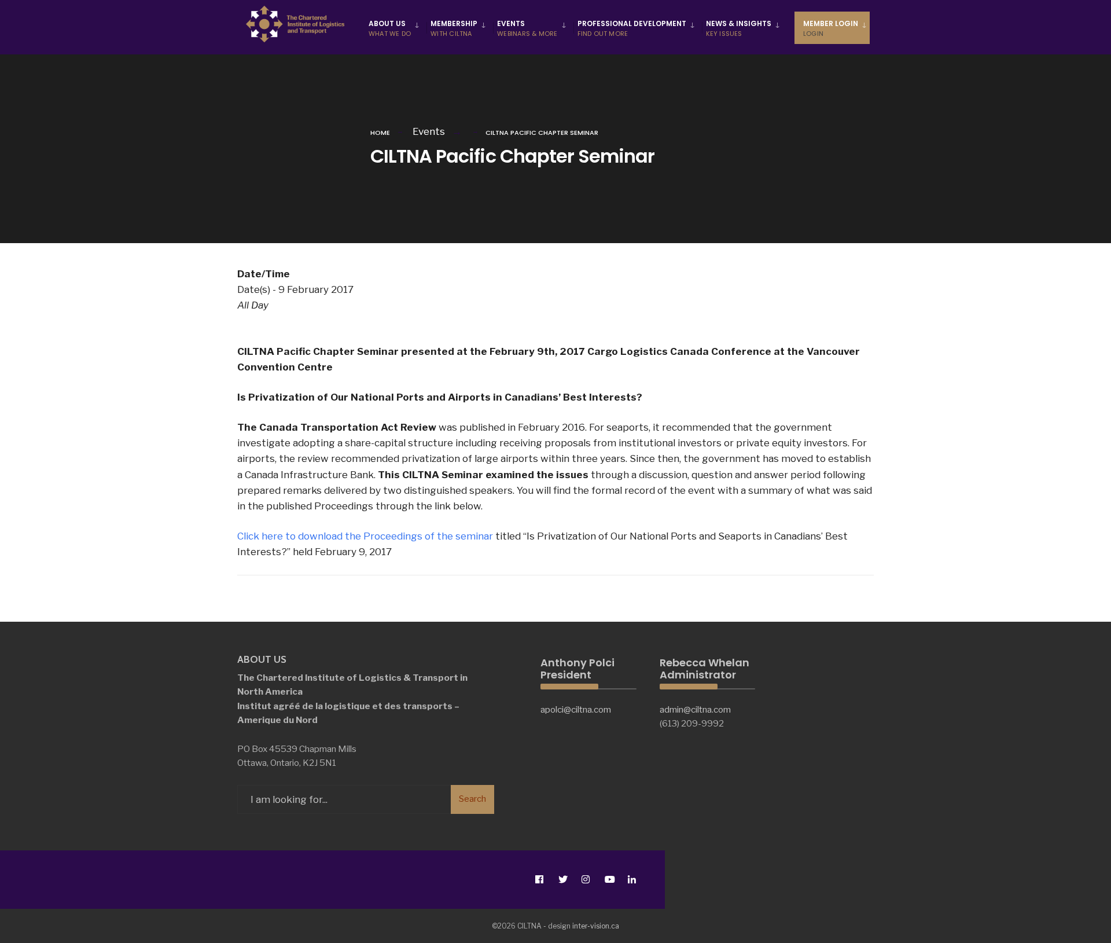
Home (380, 132)
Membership (454, 28)
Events (527, 28)
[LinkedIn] (631, 879)
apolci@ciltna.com (575, 709)
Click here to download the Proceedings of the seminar (365, 536)
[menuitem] (395, 28)
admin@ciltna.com (695, 709)
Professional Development (631, 28)
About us (390, 28)
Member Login (830, 28)
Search (472, 799)
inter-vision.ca (595, 926)
